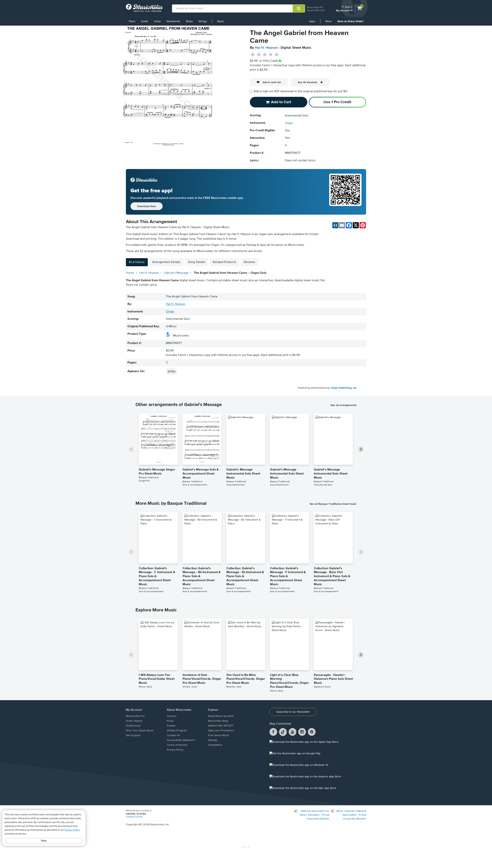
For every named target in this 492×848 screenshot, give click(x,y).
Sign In (348, 6)
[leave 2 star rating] (259, 54)
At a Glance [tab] (137, 262)
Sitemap (213, 740)
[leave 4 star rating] (271, 54)
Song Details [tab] (196, 262)
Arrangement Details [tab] (166, 262)
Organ (289, 123)
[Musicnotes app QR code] (345, 192)
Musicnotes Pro (315, 7)
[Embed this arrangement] (335, 225)
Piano (132, 21)
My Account (343, 10)
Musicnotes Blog (218, 721)
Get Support (133, 735)
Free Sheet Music (218, 735)
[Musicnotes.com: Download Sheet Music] (144, 8)
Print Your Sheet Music (140, 730)
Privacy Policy (175, 749)
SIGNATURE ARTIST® (221, 725)
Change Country (134, 817)
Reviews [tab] (249, 262)
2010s (171, 371)
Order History (134, 721)
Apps (312, 21)
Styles (220, 21)
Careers (171, 716)
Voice (157, 21)
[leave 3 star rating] (265, 54)
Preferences (133, 725)
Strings (203, 21)
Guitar (144, 21)
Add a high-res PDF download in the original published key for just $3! (300, 91)
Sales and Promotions (221, 730)
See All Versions (307, 82)
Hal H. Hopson (266, 47)
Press (170, 721)
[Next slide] (360, 449)
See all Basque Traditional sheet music (333, 503)
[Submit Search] (299, 8)
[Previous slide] (131, 449)
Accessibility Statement (180, 740)
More (329, 23)
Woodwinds (173, 21)
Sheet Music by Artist (221, 716)
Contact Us (173, 735)
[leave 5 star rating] (276, 54)
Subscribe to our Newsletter (293, 712)
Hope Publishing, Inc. (344, 388)
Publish (171, 725)
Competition (215, 745)
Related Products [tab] (224, 262)
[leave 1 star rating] (253, 54)
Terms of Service (177, 745)
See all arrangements (344, 405)
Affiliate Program (177, 730)
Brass (189, 21)
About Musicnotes (179, 710)
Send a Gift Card (315, 10)
